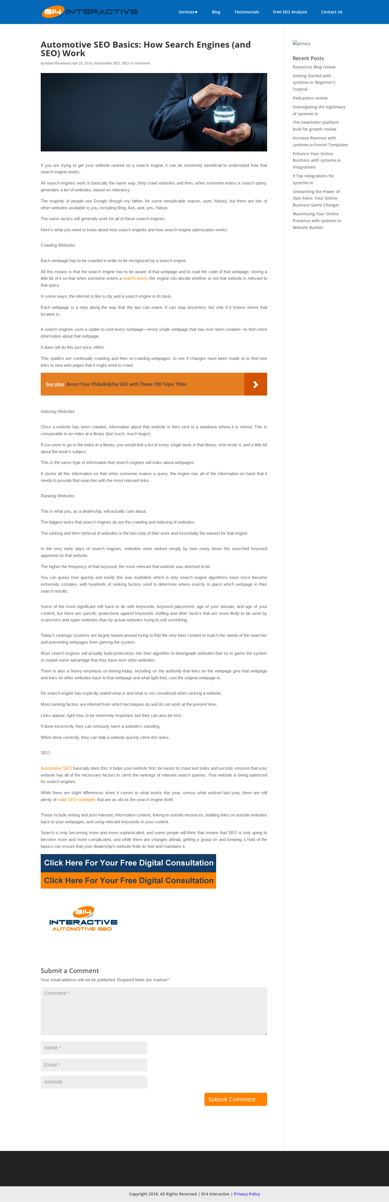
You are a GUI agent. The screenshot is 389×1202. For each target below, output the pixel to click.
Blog (216, 12)
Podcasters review (310, 98)
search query (135, 278)
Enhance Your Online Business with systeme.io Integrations (317, 160)
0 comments (140, 63)
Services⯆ (188, 12)
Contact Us (332, 12)
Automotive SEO (107, 63)
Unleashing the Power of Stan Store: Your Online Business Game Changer (316, 198)
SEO (125, 63)
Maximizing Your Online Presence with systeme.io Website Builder (317, 220)
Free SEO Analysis (290, 12)
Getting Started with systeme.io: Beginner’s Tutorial (314, 82)
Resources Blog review (314, 67)
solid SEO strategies (77, 799)
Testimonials (246, 12)
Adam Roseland (57, 63)
